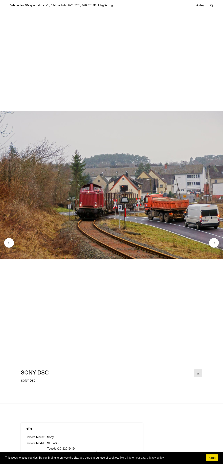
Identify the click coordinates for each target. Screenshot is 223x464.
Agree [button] (212, 457)
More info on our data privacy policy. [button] (142, 457)
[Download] (198, 373)
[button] (9, 243)
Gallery (200, 5)
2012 (84, 5)
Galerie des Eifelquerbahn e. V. (29, 5)
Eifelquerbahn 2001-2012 (65, 5)
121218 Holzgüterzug (101, 5)
